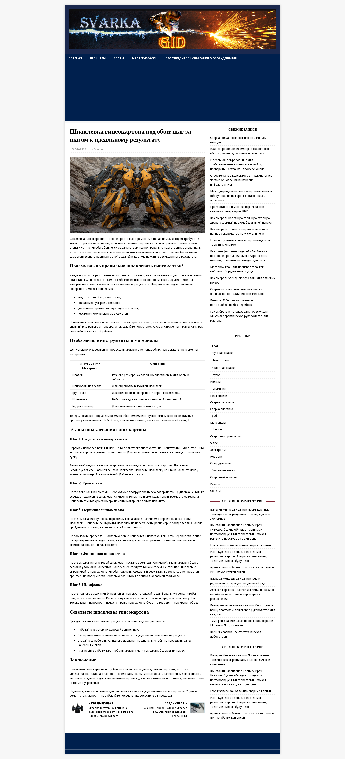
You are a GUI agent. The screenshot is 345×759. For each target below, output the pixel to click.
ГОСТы (119, 58)
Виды (215, 345)
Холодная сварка (223, 368)
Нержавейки (218, 396)
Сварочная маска (223, 470)
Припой (217, 429)
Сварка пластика (221, 409)
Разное (98, 149)
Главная (75, 58)
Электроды (218, 450)
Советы (215, 491)
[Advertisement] (172, 93)
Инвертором (220, 360)
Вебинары (98, 58)
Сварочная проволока (225, 436)
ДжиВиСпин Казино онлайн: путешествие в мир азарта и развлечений (242, 594)
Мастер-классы (144, 58)
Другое (215, 375)
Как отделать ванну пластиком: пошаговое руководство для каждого (242, 609)
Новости (216, 456)
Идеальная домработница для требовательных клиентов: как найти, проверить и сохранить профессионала (237, 164)
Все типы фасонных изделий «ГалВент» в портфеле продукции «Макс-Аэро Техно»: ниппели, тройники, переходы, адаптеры (239, 255)
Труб (213, 416)
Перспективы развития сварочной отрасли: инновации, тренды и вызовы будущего (238, 556)
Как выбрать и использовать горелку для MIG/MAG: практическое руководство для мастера (239, 316)
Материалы (218, 422)
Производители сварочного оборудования (201, 58)
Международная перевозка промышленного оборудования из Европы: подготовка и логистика (241, 195)
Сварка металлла (222, 402)
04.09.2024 (81, 149)
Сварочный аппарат (223, 477)
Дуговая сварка (222, 353)
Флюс (214, 443)
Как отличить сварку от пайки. (250, 545)
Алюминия (219, 388)
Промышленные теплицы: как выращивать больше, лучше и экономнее (240, 514)
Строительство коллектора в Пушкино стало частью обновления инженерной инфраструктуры (241, 180)
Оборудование (220, 463)
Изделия (216, 382)
